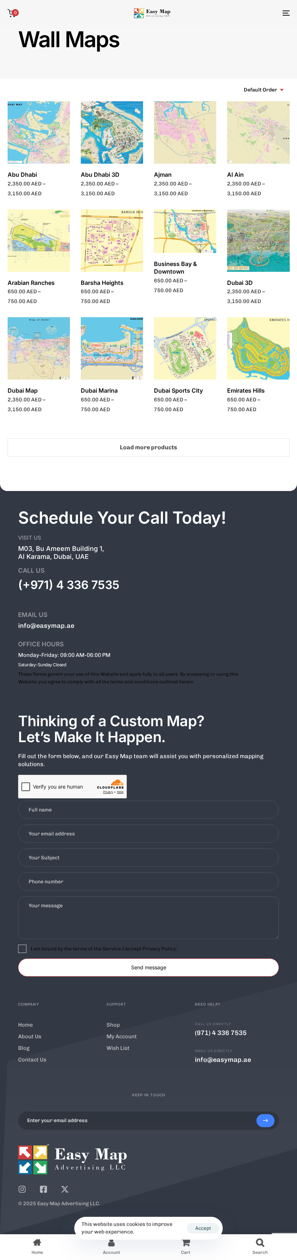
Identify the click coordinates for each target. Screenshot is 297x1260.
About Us (29, 1036)
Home (25, 1025)
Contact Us (32, 1059)
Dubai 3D (240, 282)
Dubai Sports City (178, 390)
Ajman (163, 174)
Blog (24, 1048)
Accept (203, 1228)
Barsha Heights (102, 282)
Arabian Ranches (31, 282)
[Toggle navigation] (243, 13)
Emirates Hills (246, 390)
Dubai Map (23, 390)
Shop (113, 1025)
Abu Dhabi (22, 174)
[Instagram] (22, 1189)
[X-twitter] (65, 1189)
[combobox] (264, 90)
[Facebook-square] (43, 1189)
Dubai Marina (99, 390)
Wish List (118, 1048)
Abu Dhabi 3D (100, 174)
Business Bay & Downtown (175, 267)
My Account (121, 1036)
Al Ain (235, 174)
